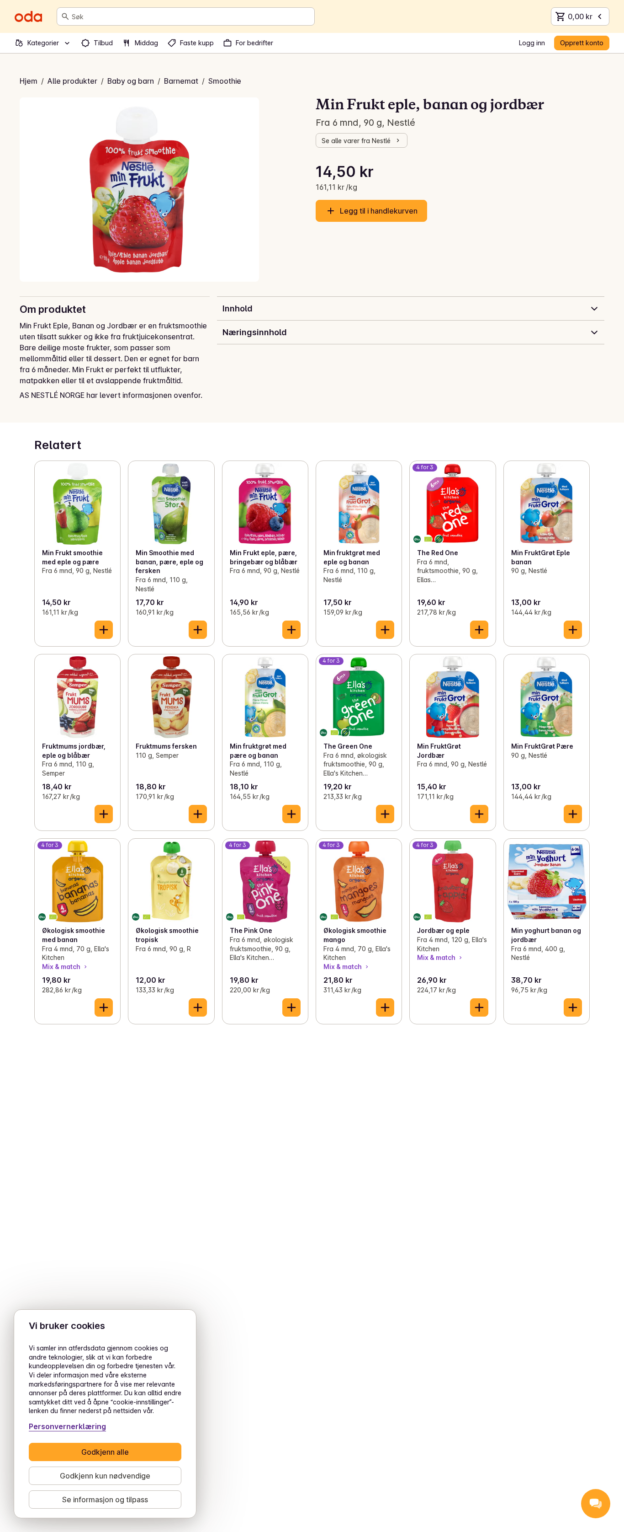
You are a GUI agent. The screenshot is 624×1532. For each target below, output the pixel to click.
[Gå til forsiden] (28, 16)
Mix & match (61, 966)
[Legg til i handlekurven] (104, 630)
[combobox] (191, 16)
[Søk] (65, 16)
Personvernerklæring (67, 1426)
